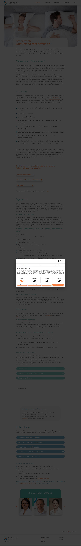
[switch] (34, 281)
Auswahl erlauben (34, 284)
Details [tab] (40, 264)
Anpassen (47, 284)
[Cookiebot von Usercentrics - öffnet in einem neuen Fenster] (59, 261)
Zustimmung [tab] (24, 264)
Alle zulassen (58, 284)
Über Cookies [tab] (57, 264)
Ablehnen (22, 284)
